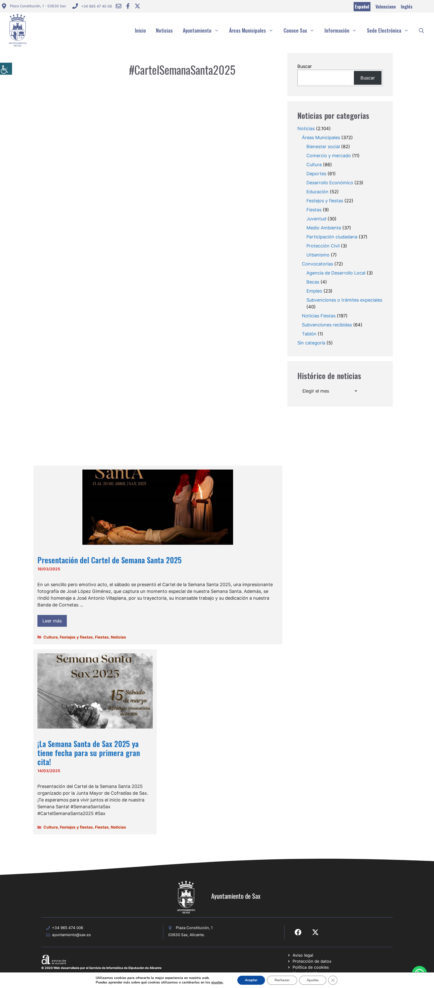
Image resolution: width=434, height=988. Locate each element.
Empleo (314, 291)
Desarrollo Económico (329, 182)
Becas (312, 282)
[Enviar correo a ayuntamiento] (119, 6)
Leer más (52, 620)
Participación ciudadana (331, 236)
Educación (317, 191)
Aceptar (251, 980)
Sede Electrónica (384, 30)
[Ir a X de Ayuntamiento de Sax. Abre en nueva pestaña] (315, 932)
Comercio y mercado (328, 155)
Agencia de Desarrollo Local (335, 273)
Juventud (316, 218)
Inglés (406, 6)
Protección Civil (323, 245)
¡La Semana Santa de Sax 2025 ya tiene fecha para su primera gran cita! (88, 752)
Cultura (50, 637)
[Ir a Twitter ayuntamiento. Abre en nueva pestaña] (137, 6)
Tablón (309, 333)
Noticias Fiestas (319, 315)
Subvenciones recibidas (327, 324)
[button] (421, 30)
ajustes (217, 982)
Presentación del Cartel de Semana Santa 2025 (109, 560)
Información (336, 30)
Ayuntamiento (197, 30)
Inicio (140, 30)
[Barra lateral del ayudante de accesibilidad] (6, 69)
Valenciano (385, 6)
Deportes (316, 173)
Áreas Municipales (247, 30)
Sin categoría (311, 342)
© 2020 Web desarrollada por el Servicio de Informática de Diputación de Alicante (101, 968)
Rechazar (282, 980)
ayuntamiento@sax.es (71, 934)
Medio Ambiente (323, 227)
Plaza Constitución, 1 (194, 927)
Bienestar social (323, 146)
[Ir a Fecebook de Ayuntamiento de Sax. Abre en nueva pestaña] (298, 932)
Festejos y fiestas (76, 637)
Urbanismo (318, 254)
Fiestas (102, 637)
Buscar (304, 66)
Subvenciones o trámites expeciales (344, 300)
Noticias (164, 30)
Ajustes (313, 980)
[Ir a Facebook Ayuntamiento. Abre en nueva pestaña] (128, 6)
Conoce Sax (295, 30)
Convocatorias (317, 263)
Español (362, 6)
